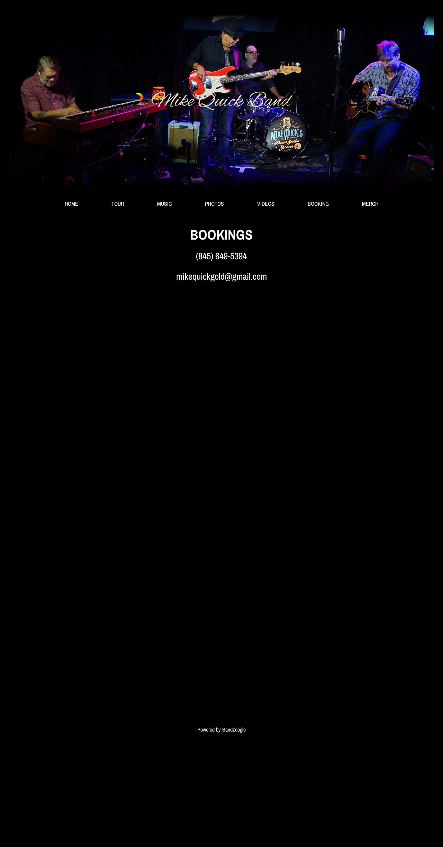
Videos (265, 203)
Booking (318, 203)
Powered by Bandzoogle (221, 729)
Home (71, 203)
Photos (214, 203)
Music (164, 203)
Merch (370, 203)
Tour (117, 203)
